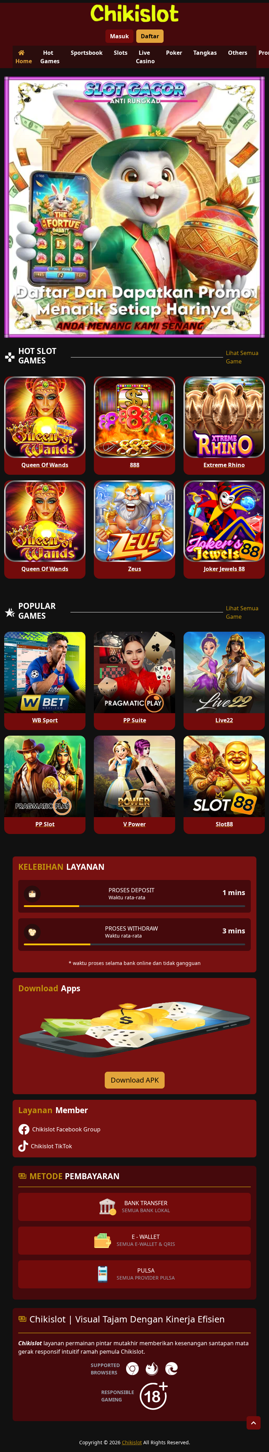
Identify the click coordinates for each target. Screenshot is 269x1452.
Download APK (135, 1080)
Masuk (119, 36)
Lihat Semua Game (242, 357)
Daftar (150, 36)
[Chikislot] (134, 13)
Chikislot (132, 1442)
